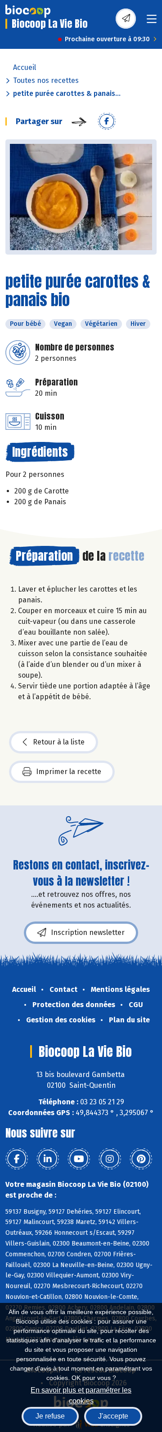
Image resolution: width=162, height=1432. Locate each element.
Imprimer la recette (68, 771)
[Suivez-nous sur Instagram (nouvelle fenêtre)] (110, 1159)
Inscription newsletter (88, 932)
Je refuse (50, 1416)
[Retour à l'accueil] (27, 11)
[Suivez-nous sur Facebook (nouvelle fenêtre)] (16, 1159)
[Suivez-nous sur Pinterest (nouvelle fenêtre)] (141, 1159)
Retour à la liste (59, 742)
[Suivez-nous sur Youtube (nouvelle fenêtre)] (79, 1159)
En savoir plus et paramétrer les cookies (81, 1394)
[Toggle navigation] (152, 21)
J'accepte (113, 1416)
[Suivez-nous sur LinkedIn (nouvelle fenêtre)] (47, 1159)
